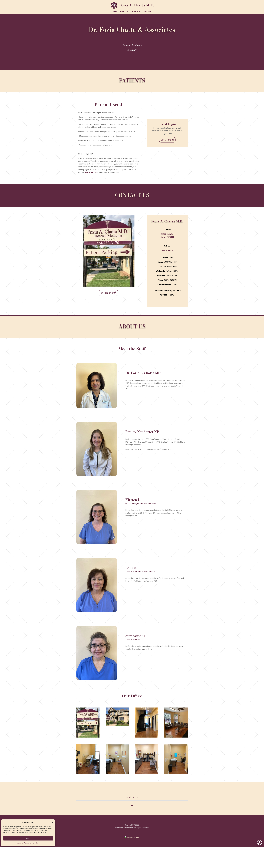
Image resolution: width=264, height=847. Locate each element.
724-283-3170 (90, 172)
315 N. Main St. (167, 234)
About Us (124, 12)
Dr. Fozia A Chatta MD (143, 373)
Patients (134, 12)
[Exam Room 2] (146, 773)
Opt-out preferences (23, 843)
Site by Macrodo (132, 837)
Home (114, 12)
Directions (107, 292)
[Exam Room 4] (117, 773)
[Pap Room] (88, 773)
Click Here (166, 139)
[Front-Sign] (88, 737)
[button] (52, 822)
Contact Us (147, 12)
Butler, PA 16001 (167, 237)
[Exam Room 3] (176, 773)
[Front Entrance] (117, 725)
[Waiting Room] (176, 737)
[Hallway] (146, 737)
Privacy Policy (34, 843)
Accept (28, 838)
